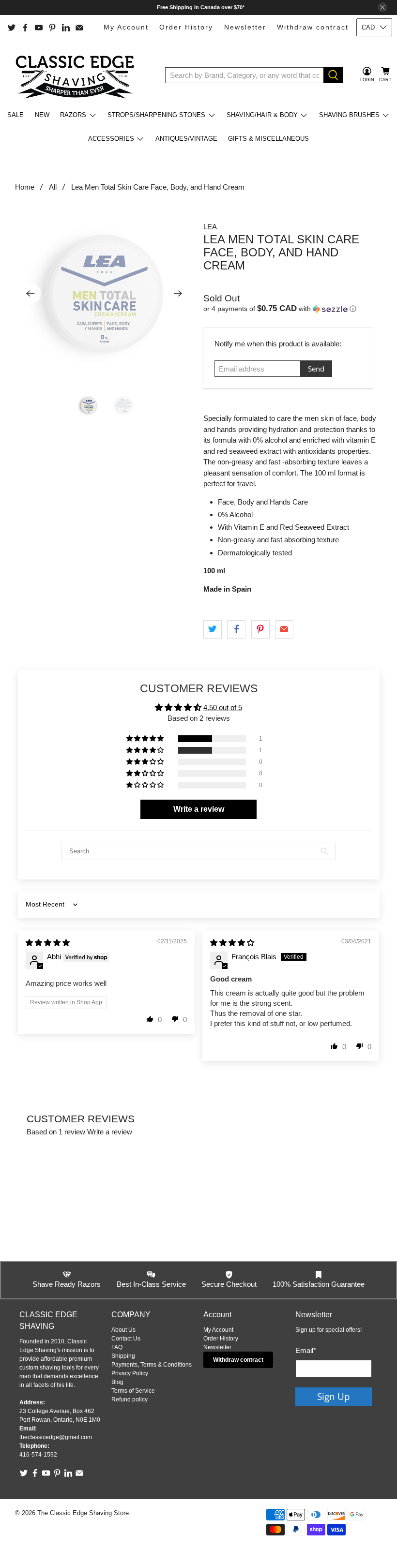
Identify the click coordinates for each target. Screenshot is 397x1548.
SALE (15, 115)
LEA (210, 227)
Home (24, 187)
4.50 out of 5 (222, 707)
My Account (126, 27)
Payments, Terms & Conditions (151, 1364)
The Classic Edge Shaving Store (83, 1513)
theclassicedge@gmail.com (55, 1437)
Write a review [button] (198, 809)
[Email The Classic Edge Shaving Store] (79, 27)
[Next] (178, 293)
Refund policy (129, 1399)
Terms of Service (133, 1390)
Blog (117, 1382)
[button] (292, 308)
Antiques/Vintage (186, 138)
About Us (123, 1329)
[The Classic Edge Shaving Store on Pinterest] (52, 27)
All (53, 187)
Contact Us (125, 1338)
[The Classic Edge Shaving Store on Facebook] (25, 27)
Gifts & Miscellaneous (268, 138)
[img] (48, 942)
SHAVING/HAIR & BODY (262, 115)
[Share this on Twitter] (212, 629)
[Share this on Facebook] (236, 629)
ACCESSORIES (111, 138)
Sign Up (333, 1396)
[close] (382, 7)
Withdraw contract (313, 27)
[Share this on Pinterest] (260, 629)
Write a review (109, 1132)
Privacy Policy (129, 1373)
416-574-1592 (38, 1454)
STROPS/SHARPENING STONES (156, 115)
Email (305, 1350)
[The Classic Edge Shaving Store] (78, 75)
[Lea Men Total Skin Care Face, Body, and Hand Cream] (104, 293)
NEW (42, 115)
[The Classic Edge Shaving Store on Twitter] (11, 27)
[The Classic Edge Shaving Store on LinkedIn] (65, 27)
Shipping (123, 1356)
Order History (186, 27)
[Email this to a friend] (284, 629)
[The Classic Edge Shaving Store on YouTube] (38, 27)
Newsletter (245, 27)
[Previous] (30, 293)
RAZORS (73, 115)
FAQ (116, 1347)
